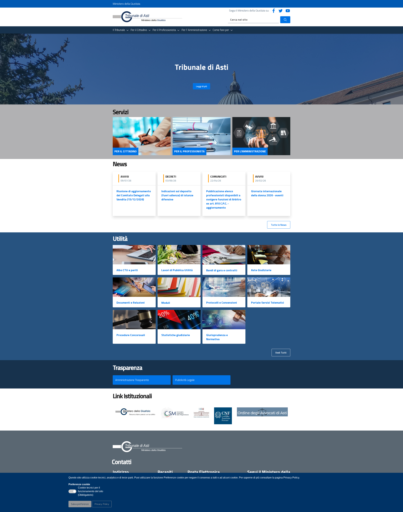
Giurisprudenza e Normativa (217, 337)
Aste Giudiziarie (261, 270)
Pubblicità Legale (185, 380)
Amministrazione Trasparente (132, 380)
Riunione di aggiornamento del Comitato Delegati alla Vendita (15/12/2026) (133, 195)
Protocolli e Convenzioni (221, 302)
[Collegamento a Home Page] (147, 16)
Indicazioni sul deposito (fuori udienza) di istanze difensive (177, 195)
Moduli (165, 303)
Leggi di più (201, 86)
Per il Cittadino (125, 151)
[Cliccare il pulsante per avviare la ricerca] (285, 19)
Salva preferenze (80, 504)
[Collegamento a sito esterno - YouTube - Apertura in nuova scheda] (287, 10)
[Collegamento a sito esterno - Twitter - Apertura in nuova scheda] (280, 10)
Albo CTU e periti (127, 270)
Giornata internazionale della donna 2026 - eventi (267, 193)
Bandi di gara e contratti (221, 270)
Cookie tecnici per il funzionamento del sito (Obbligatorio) (90, 491)
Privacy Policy (101, 504)
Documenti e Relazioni (130, 302)
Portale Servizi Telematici (267, 302)
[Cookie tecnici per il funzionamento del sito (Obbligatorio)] (72, 491)
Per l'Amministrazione (250, 151)
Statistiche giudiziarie (175, 335)
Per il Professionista (189, 151)
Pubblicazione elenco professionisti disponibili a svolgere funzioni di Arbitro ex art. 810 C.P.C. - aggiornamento (223, 199)
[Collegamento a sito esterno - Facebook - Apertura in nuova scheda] (273, 10)
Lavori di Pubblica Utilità (177, 270)
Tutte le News (279, 225)
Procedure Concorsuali (130, 335)
